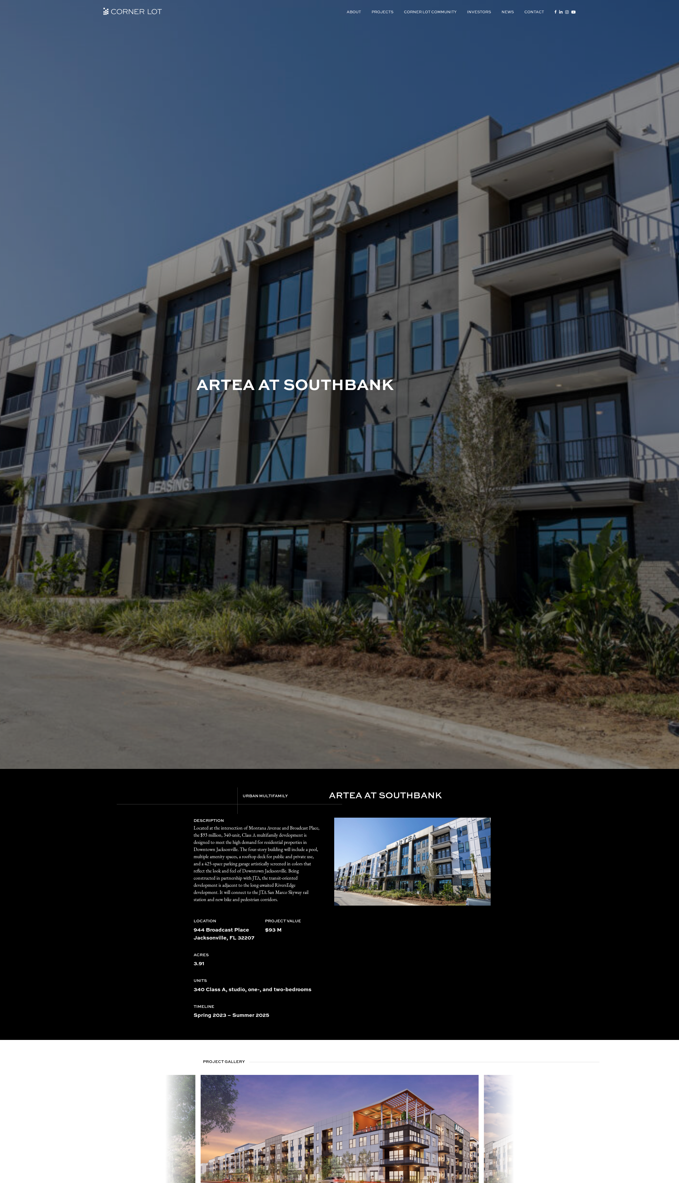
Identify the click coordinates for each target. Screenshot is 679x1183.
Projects (382, 11)
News (508, 11)
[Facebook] (555, 12)
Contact (534, 11)
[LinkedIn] (561, 12)
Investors (479, 11)
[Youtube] (573, 12)
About (354, 11)
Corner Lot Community (430, 11)
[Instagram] (567, 12)
